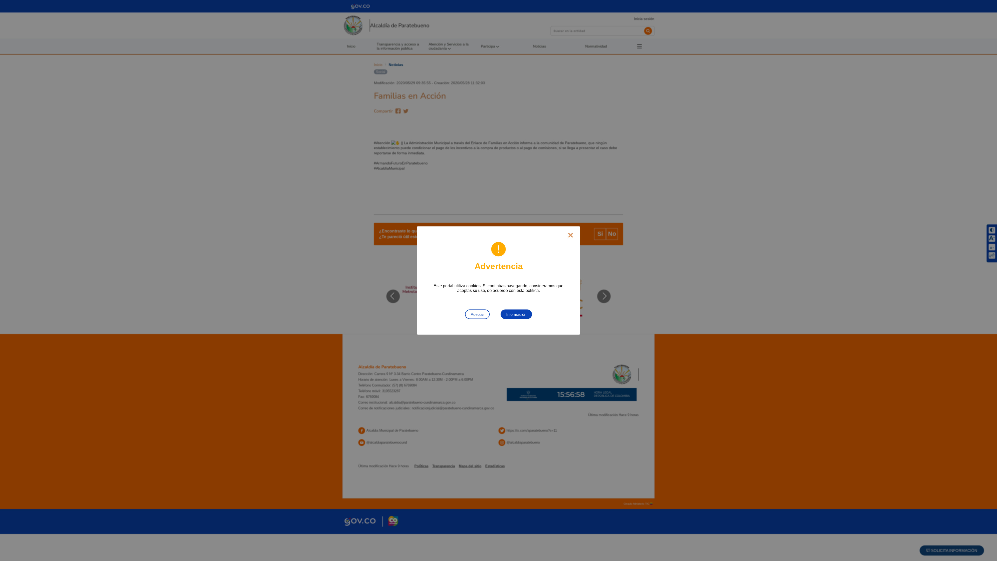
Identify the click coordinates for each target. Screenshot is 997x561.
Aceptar (477, 314)
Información (516, 314)
